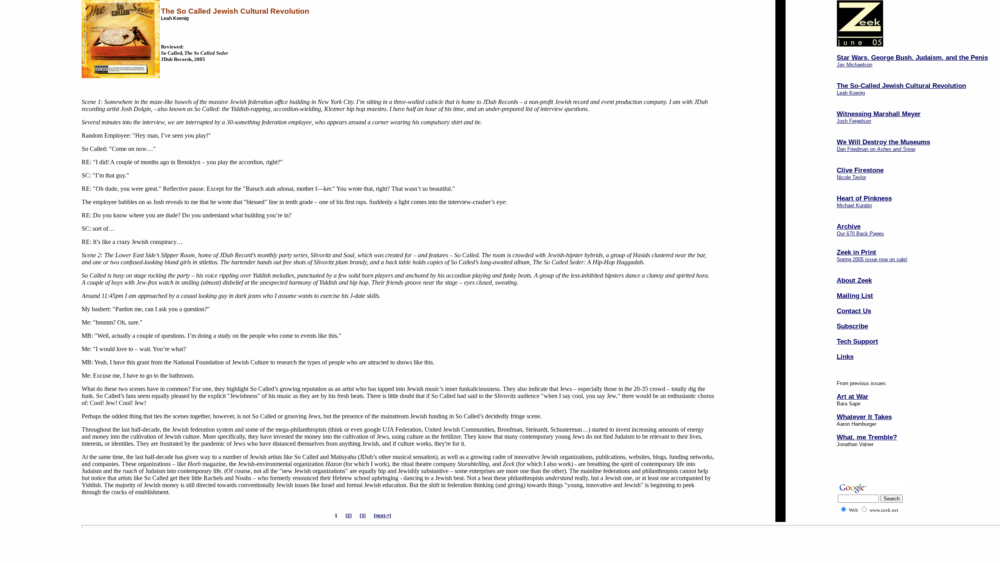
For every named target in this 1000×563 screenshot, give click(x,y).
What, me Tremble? (867, 437)
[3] (363, 515)
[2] (349, 515)
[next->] (382, 515)
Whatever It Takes (864, 417)
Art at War (852, 396)
